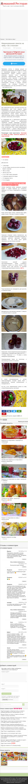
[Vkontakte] (9, 411)
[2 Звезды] (3, 416)
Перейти (15, 63)
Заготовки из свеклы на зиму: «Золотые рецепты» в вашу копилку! (14, 134)
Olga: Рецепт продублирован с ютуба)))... (11, 731)
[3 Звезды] (4, 416)
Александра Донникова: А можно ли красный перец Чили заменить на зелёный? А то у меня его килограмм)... (14, 737)
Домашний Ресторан (14, 3)
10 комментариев (6, 47)
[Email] (19, 411)
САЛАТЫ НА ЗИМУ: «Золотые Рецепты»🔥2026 (10, 499)
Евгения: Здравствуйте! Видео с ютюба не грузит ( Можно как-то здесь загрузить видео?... (13, 740)
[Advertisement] (14, 24)
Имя (3, 684)
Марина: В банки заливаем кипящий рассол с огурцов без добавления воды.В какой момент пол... (14, 725)
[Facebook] (4, 411)
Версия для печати (23, 421)
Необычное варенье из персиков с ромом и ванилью (12, 460)
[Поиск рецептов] (23, 704)
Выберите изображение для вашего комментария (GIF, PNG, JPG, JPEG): (10, 696)
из (23, 551)
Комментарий (5, 671)
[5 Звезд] (6, 416)
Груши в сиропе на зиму (8, 537)
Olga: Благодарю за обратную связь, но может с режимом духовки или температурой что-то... (13, 711)
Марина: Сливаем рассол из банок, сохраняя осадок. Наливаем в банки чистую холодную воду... (13, 728)
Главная (2, 39)
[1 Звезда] (2, 416)
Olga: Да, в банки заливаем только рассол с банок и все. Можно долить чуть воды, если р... (14, 718)
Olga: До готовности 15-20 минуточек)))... (11, 745)
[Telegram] (14, 411)
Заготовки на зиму (10, 39)
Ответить (24, 559)
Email (3, 688)
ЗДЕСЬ (22, 268)
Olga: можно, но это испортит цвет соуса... (11, 733)
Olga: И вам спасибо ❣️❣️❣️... (8, 743)
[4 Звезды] (5, 416)
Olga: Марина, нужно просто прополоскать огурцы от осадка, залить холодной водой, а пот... (13, 721)
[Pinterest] (4, 414)
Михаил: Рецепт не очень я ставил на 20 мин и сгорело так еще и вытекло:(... (12, 715)
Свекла (5, 419)
